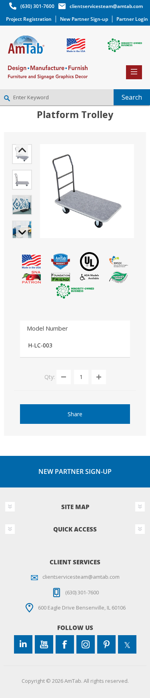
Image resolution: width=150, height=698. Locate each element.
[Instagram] (85, 644)
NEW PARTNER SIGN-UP (75, 471)
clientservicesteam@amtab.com (106, 6)
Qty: (49, 376)
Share (75, 414)
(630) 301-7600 (37, 6)
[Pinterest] (106, 644)
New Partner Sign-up (84, 19)
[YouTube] (44, 644)
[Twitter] (127, 644)
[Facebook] (65, 644)
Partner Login (132, 19)
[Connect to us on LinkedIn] (23, 644)
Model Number (47, 328)
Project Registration (29, 19)
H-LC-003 (40, 345)
